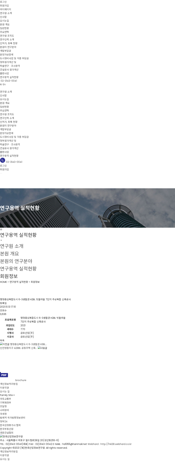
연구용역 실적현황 (9, 77)
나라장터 (4, 410)
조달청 (3, 406)
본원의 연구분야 (8, 47)
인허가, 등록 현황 (8, 43)
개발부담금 (5, 51)
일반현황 (4, 28)
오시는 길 (5, 391)
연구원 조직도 (7, 35)
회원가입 (4, 5)
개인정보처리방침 (9, 384)
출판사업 (4, 73)
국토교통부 (5, 399)
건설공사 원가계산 (9, 69)
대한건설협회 (6, 432)
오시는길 (4, 20)
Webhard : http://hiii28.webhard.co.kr (110, 444)
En (4, 84)
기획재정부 (5, 402)
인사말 (3, 17)
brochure (20, 380)
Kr (1, 84)
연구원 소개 (6, 13)
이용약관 (4, 387)
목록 (2, 340)
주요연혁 (4, 32)
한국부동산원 (6, 429)
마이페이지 (5, 9)
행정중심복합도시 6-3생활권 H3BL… (28, 344)
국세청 (3, 414)
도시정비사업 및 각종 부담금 (14, 58)
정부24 (4, 421)
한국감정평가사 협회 (10, 425)
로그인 (3, 2)
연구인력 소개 (7, 39)
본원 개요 (5, 24)
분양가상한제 (6, 54)
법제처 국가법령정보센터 (12, 417)
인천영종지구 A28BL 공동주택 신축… (18, 348)
